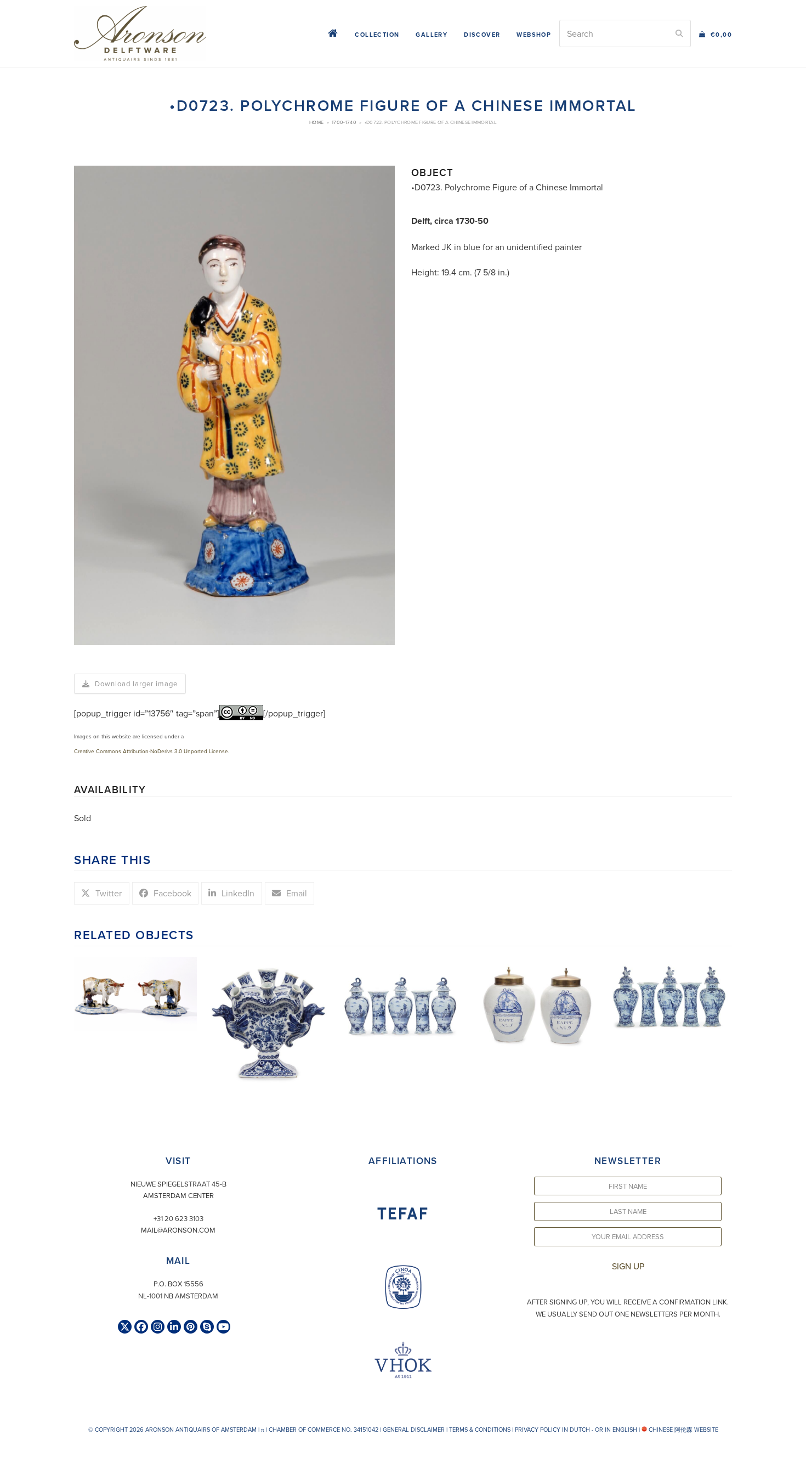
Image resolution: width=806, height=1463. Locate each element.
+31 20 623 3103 (178, 1218)
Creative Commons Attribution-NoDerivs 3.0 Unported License (151, 751)
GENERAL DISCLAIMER (414, 1429)
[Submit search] (679, 33)
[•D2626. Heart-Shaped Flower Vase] (269, 1020)
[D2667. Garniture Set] (670, 995)
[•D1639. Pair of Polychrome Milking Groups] (135, 993)
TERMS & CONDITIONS (479, 1429)
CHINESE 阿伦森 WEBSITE (682, 1429)
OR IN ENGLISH (616, 1429)
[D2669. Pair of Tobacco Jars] (536, 1003)
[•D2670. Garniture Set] (403, 997)
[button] (715, 33)
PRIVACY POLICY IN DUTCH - (554, 1429)
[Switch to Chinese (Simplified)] (9, 1452)
